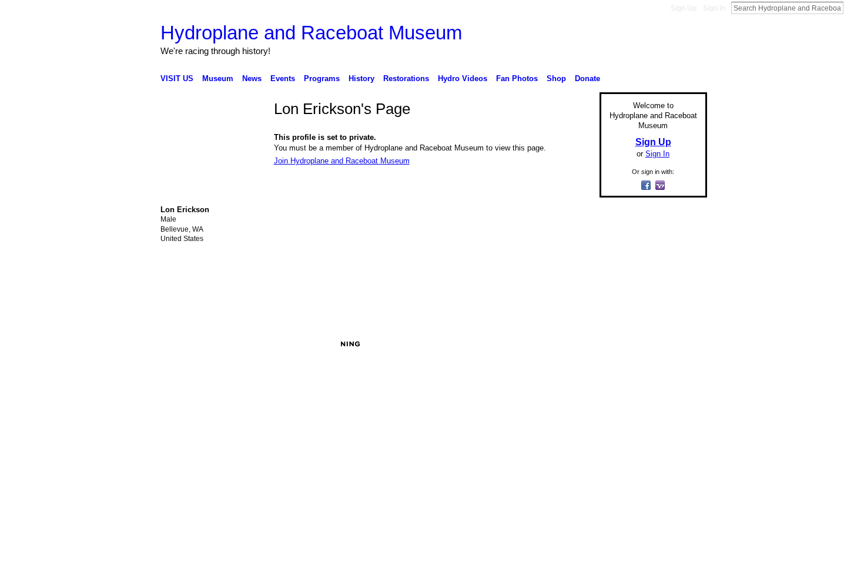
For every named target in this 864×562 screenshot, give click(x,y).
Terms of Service (680, 344)
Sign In (714, 8)
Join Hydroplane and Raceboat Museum (342, 160)
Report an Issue (620, 344)
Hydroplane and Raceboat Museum (311, 33)
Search (853, 7)
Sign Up (683, 8)
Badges (573, 344)
